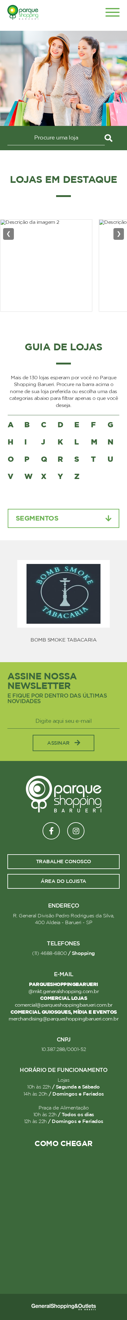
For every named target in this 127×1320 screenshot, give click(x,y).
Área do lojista (63, 881)
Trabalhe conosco (63, 861)
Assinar (58, 743)
